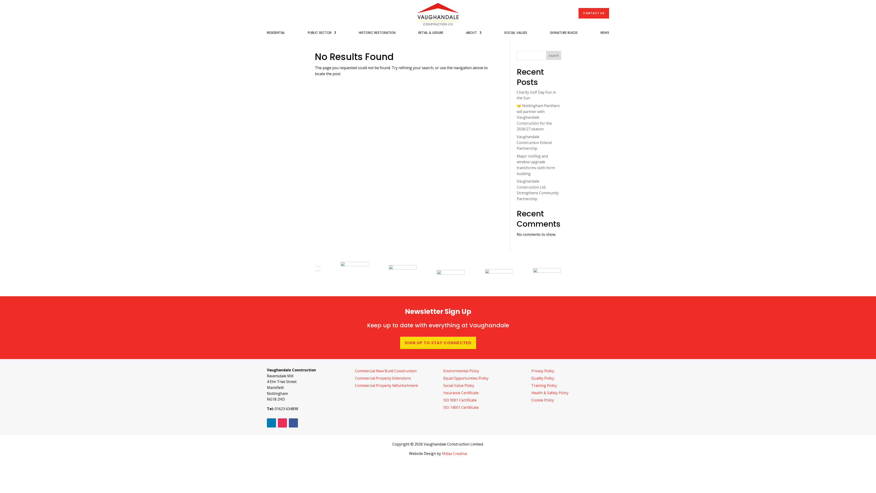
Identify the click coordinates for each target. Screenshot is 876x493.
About (471, 33)
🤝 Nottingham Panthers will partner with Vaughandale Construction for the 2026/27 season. (538, 117)
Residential (276, 33)
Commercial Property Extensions (383, 378)
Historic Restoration (377, 33)
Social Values (515, 33)
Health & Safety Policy (549, 392)
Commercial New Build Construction (386, 370)
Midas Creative (454, 453)
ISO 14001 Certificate (461, 407)
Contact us (594, 13)
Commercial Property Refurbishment (386, 385)
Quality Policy (542, 378)
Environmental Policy (461, 370)
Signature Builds (564, 33)
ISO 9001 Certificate (460, 400)
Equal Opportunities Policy (465, 378)
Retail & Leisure (430, 33)
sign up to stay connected (438, 343)
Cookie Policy (542, 400)
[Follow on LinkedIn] (271, 422)
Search (554, 55)
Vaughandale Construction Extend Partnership (534, 142)
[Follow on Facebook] (293, 422)
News (604, 33)
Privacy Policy (542, 370)
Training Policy (544, 385)
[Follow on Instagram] (282, 422)
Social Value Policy (458, 385)
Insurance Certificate (461, 392)
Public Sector (319, 33)
